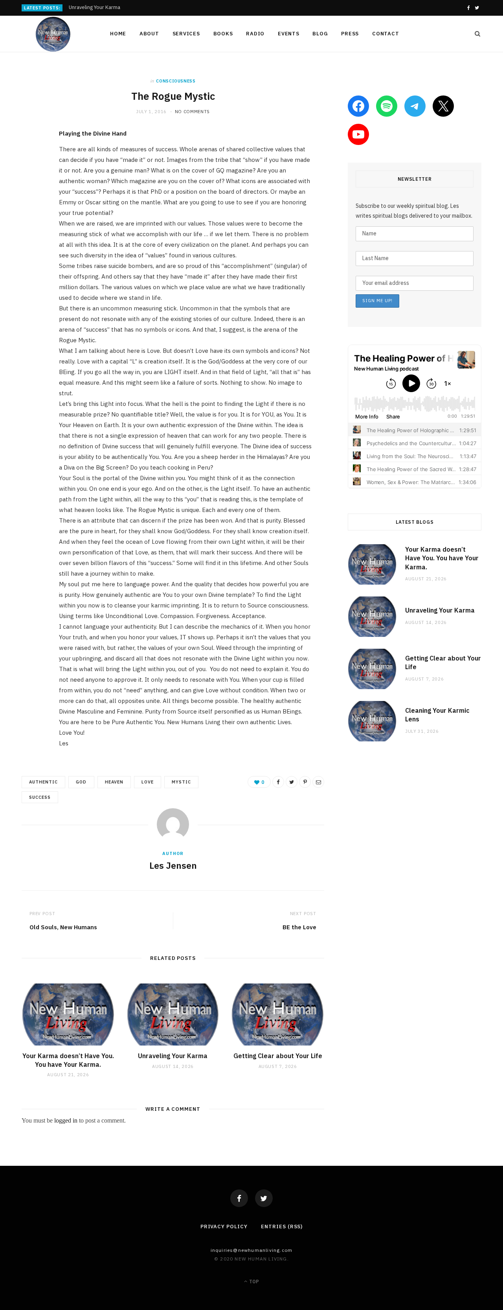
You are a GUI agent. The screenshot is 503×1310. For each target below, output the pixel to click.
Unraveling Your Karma (94, 7)
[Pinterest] (29, 198)
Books (223, 33)
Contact (385, 33)
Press (350, 33)
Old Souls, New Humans (63, 927)
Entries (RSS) (282, 1226)
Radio (255, 33)
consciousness (176, 81)
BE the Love (299, 927)
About (149, 33)
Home (118, 33)
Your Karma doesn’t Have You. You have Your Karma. (68, 1060)
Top (253, 1281)
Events (288, 33)
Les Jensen (173, 865)
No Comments (192, 111)
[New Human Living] (53, 34)
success (40, 797)
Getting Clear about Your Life (277, 1056)
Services (186, 33)
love (147, 782)
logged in (65, 1120)
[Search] (475, 33)
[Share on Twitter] (29, 178)
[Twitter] (264, 1198)
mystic (181, 782)
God (81, 782)
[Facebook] (239, 1198)
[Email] (29, 218)
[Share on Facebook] (29, 158)
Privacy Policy (224, 1226)
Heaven (114, 782)
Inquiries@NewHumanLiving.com (252, 1250)
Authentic (43, 782)
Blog (320, 33)
